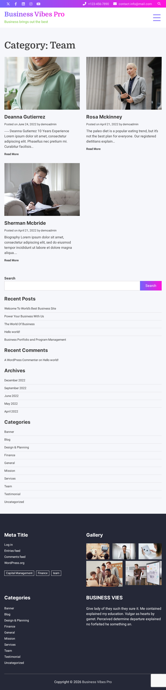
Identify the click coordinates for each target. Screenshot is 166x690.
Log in (8, 544)
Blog (7, 439)
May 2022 (11, 403)
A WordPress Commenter (21, 360)
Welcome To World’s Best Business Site (30, 308)
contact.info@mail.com (135, 4)
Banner (9, 432)
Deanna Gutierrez (24, 117)
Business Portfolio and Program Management (35, 339)
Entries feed (12, 551)
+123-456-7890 (98, 4)
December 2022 (14, 380)
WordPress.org (14, 563)
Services (10, 478)
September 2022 (15, 388)
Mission (9, 471)
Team (8, 486)
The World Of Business (19, 324)
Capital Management (19, 573)
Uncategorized (14, 502)
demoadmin (48, 124)
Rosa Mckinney (104, 117)
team (56, 573)
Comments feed (15, 557)
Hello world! (12, 332)
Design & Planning (16, 447)
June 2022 (11, 396)
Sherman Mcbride (25, 223)
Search (9, 278)
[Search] (159, 4)
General (9, 463)
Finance (9, 455)
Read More (11, 154)
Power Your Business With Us (24, 316)
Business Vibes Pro (34, 14)
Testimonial (12, 494)
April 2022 (11, 411)
